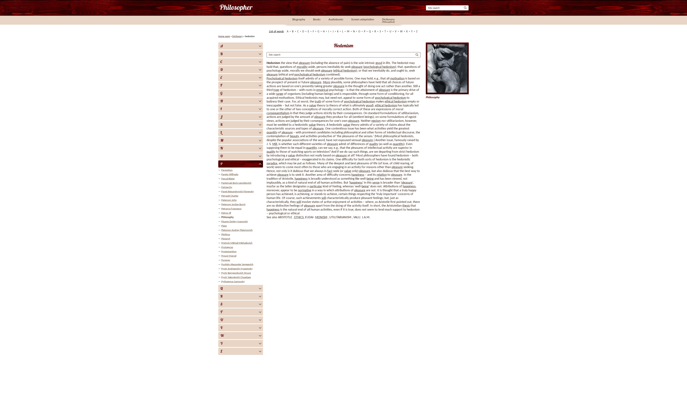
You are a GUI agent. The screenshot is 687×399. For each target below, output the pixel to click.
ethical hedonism (345, 71)
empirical (322, 90)
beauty (294, 136)
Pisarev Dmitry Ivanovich (234, 221)
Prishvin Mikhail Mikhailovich (236, 243)
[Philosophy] (236, 7)
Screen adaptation (362, 19)
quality (373, 144)
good (379, 63)
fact (329, 171)
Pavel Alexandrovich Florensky (237, 191)
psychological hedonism (379, 67)
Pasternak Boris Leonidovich (236, 183)
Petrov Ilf (226, 213)
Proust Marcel (228, 256)
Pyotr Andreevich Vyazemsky (237, 269)
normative (304, 190)
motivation (397, 78)
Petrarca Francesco (231, 209)
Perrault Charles (229, 196)
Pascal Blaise (228, 179)
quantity (272, 132)
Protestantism (229, 251)
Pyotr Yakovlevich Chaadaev (236, 277)
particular (316, 186)
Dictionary (388, 19)
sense (376, 182)
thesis (406, 206)
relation (382, 175)
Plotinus (225, 234)
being (370, 179)
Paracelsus (227, 170)
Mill (274, 144)
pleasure (304, 63)
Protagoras (227, 247)
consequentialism (278, 113)
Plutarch (225, 239)
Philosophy (227, 217)
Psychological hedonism (282, 78)
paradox (272, 163)
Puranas (225, 260)
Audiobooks (335, 19)
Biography (298, 19)
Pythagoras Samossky (233, 281)
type (276, 90)
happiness (357, 175)
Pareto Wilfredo (229, 174)
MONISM (321, 217)
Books (317, 19)
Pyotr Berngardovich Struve (236, 273)
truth (318, 101)
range (279, 94)
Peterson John (229, 200)
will (323, 198)
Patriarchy (226, 187)
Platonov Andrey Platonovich (237, 230)
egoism (376, 121)
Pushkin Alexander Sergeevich (237, 264)
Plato (224, 226)
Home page (224, 36)
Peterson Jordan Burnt (233, 204)
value (312, 105)
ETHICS (299, 217)
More (326, 82)
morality (302, 67)
